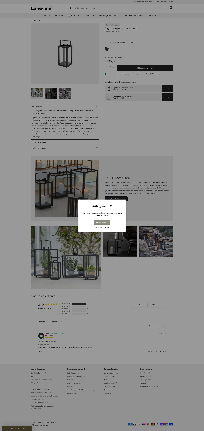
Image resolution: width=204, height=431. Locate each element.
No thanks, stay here (102, 227)
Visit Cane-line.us (102, 222)
